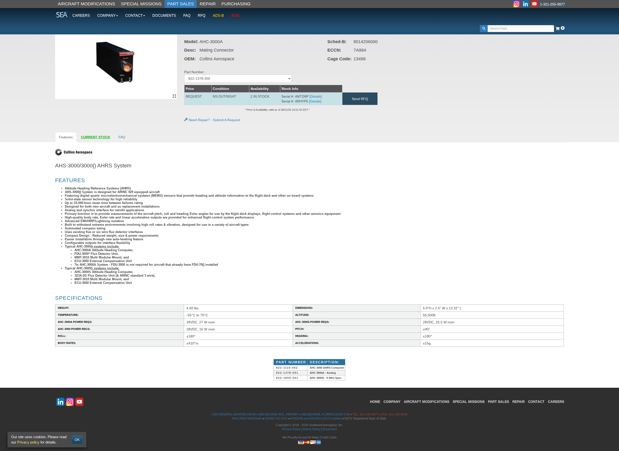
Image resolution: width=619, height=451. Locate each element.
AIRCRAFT (426, 402)
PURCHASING (236, 3)
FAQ (187, 15)
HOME (375, 402)
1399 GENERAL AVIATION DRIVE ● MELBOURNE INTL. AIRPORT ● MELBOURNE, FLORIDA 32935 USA (280, 414)
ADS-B (218, 15)
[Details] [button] (316, 96)
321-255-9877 (369, 414)
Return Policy (311, 429)
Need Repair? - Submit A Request (214, 120)
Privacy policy (28, 442)
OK (77, 440)
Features (66, 137)
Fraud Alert (330, 429)
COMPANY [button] (106, 15)
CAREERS (81, 15)
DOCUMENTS (164, 15)
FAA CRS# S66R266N (247, 418)
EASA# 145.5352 (276, 418)
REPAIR (208, 3)
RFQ (202, 15)
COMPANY (391, 402)
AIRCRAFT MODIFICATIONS (86, 3)
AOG (235, 15)
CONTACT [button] (134, 15)
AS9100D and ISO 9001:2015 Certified (315, 418)
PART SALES (180, 3)
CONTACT (536, 402)
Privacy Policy (291, 429)
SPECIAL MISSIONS (141, 3)
